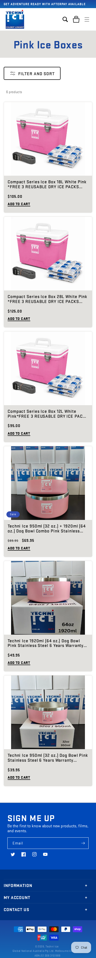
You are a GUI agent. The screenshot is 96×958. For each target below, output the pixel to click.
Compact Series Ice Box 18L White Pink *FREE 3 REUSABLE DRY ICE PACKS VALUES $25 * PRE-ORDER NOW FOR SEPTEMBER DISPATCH (47, 184)
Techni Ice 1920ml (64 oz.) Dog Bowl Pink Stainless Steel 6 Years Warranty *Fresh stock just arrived (45, 643)
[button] (86, 19)
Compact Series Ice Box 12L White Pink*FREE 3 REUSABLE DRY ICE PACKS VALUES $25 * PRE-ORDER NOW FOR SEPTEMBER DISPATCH (48, 414)
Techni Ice (52, 946)
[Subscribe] (83, 843)
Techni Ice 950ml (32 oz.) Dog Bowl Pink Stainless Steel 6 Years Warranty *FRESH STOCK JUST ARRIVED (48, 758)
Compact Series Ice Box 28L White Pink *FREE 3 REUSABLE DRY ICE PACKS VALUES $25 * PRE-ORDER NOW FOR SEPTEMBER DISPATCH (47, 299)
